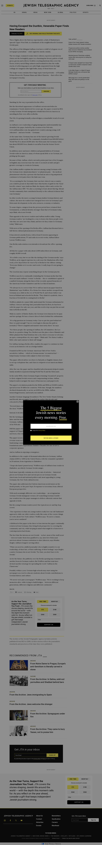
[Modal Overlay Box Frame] (51, 422)
